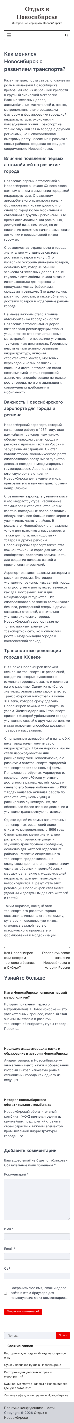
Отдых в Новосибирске (37, 13)
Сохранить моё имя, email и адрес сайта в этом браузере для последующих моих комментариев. (39, 1293)
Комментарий (16, 1174)
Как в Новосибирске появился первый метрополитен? (35, 994)
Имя (9, 1229)
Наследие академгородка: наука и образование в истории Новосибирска (36, 1050)
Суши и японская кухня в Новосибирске (32, 1365)
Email (9, 1249)
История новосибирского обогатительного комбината (27, 1102)
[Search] (67, 35)
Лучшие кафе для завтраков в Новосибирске (36, 1395)
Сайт (8, 1268)
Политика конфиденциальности (29, 1408)
